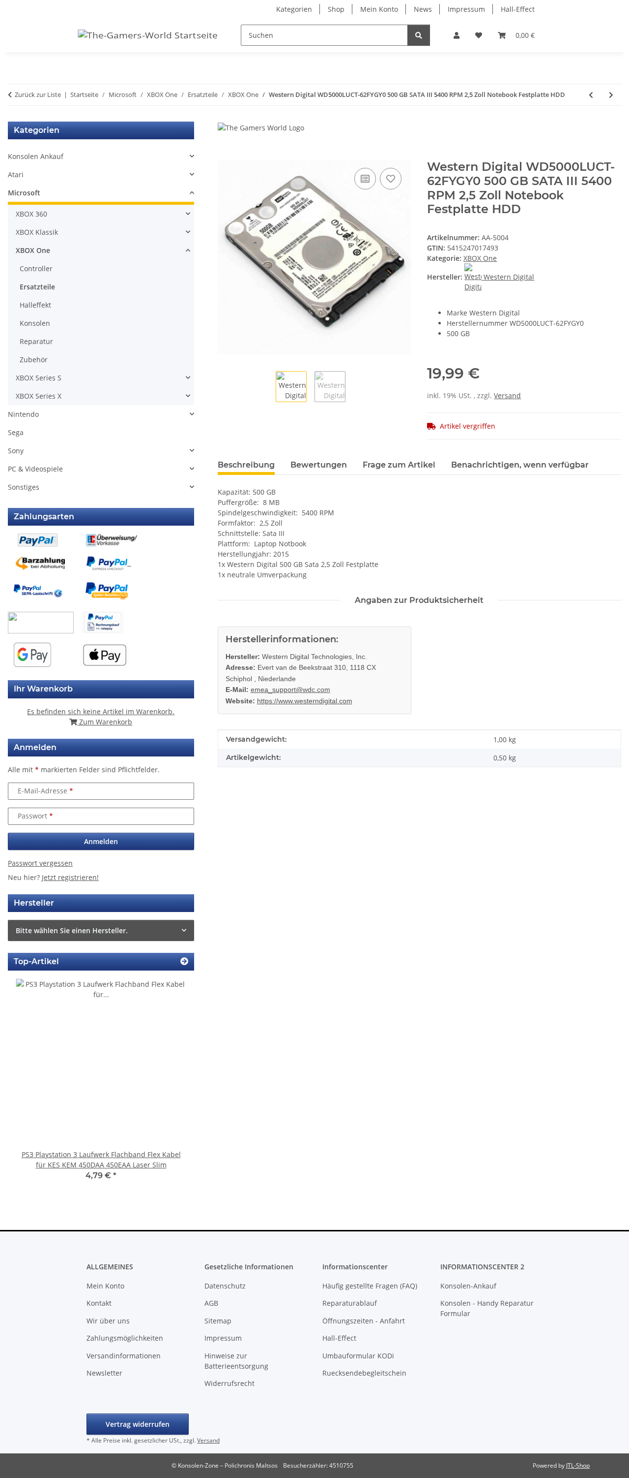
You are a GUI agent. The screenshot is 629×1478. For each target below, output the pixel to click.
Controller (36, 268)
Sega (16, 432)
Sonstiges (23, 487)
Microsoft (24, 192)
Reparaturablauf (349, 1303)
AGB (211, 1303)
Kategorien (294, 9)
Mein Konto (379, 9)
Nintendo (23, 414)
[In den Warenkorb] (225, 154)
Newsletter (104, 1373)
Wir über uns (108, 1320)
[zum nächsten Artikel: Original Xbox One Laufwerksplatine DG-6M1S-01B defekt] (611, 94)
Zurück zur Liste (38, 94)
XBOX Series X (38, 396)
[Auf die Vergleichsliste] (365, 178)
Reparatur (36, 341)
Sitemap (217, 1320)
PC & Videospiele (35, 468)
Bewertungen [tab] (318, 465)
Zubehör (34, 359)
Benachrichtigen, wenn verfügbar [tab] (520, 465)
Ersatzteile (37, 286)
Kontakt (99, 1303)
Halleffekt (35, 305)
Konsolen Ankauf (35, 156)
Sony (16, 450)
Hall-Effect (518, 9)
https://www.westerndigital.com (304, 701)
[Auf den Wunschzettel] (390, 178)
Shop (336, 9)
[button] (456, 35)
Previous (32, 1086)
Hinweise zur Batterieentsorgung (236, 1361)
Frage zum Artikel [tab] (399, 465)
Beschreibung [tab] (246, 465)
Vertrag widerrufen (138, 1424)
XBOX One (480, 258)
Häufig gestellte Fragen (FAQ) (369, 1285)
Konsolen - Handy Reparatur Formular (487, 1308)
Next (170, 1086)
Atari (16, 174)
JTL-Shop (578, 1465)
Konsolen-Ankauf (468, 1285)
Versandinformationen (123, 1355)
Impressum (466, 9)
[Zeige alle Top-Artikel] (184, 961)
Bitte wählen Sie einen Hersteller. (72, 930)
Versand (507, 395)
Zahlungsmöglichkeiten (124, 1338)
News (423, 9)
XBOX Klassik (37, 232)
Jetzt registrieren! (70, 877)
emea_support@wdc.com (290, 689)
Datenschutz (225, 1285)
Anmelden (101, 841)
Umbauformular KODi (358, 1355)
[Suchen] (418, 35)
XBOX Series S (38, 377)
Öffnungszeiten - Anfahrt (363, 1320)
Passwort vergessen (40, 863)
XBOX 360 (31, 214)
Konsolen (35, 323)
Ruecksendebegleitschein (364, 1373)
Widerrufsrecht (229, 1383)
